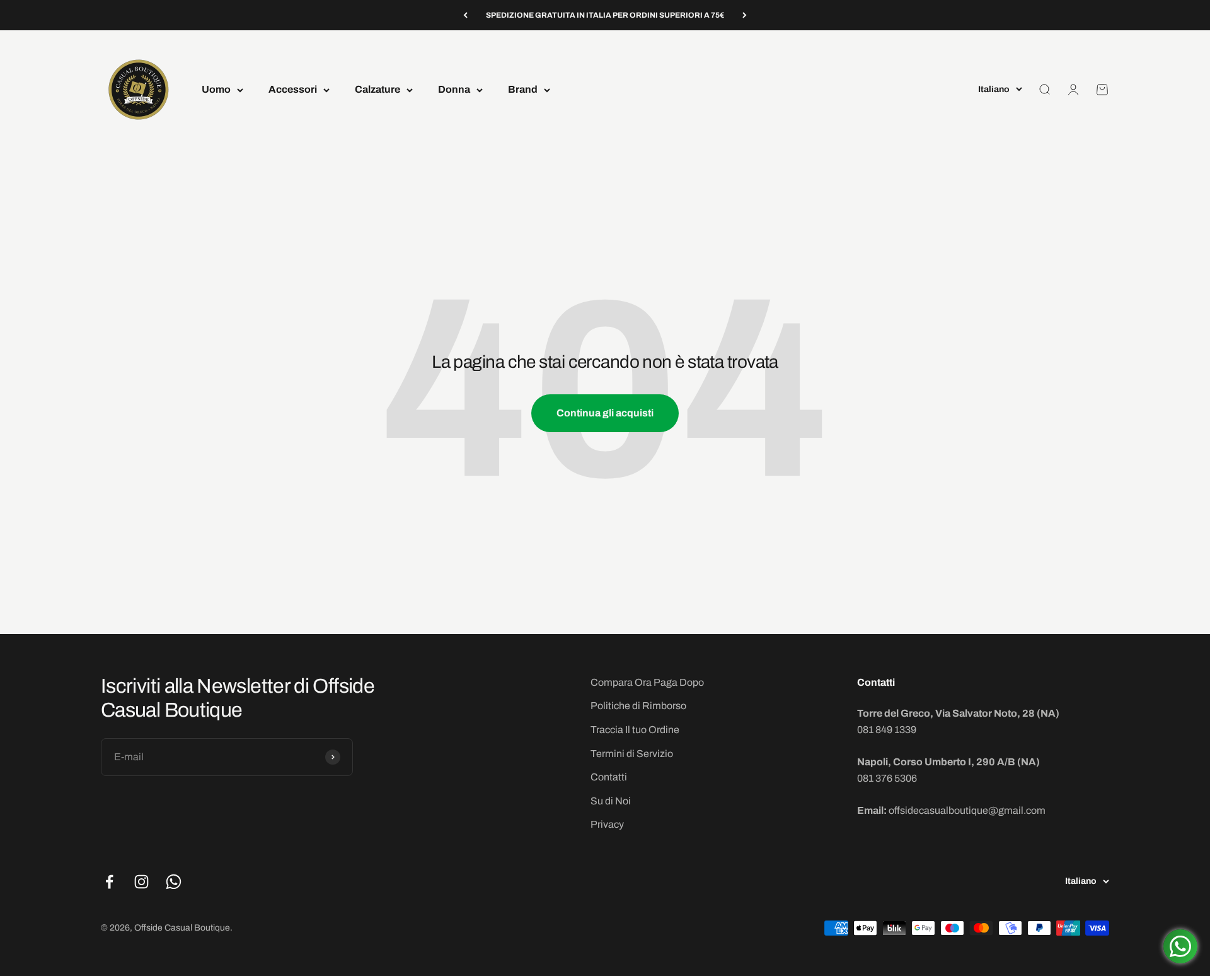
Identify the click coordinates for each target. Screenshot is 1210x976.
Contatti (609, 777)
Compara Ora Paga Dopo (647, 682)
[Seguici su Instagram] (141, 881)
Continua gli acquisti (605, 413)
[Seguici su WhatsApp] (173, 881)
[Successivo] (744, 15)
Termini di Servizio (632, 753)
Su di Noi (611, 801)
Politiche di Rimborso (638, 705)
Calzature (377, 90)
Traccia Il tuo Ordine (635, 729)
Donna (454, 90)
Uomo (216, 90)
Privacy (607, 824)
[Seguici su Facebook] (109, 881)
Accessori (292, 90)
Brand (523, 90)
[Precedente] (465, 15)
